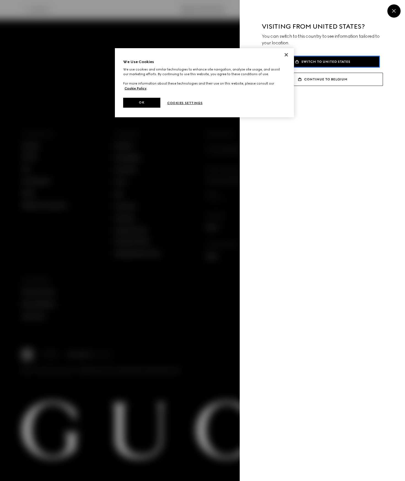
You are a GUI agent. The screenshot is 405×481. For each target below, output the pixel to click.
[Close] (394, 11)
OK (141, 102)
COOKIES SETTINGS (184, 103)
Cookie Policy (136, 88)
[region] (204, 82)
